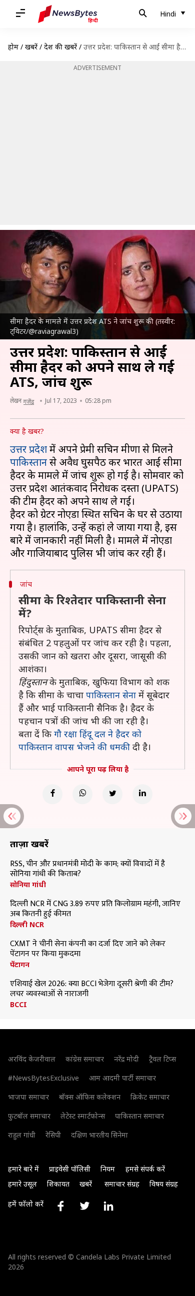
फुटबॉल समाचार (29, 1116)
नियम (107, 1169)
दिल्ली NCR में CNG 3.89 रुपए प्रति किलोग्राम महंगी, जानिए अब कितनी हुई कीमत (95, 909)
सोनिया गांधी (28, 884)
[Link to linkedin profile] (108, 1206)
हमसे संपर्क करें (145, 1169)
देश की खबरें (60, 46)
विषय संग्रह (164, 1184)
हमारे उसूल (22, 1184)
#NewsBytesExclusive (43, 1078)
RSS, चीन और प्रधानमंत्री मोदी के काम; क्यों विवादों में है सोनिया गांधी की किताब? (87, 869)
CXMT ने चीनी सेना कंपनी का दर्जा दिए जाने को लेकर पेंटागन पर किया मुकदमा (88, 949)
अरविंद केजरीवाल (32, 1059)
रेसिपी (53, 1135)
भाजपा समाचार (28, 1097)
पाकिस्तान (28, 462)
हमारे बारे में (23, 1169)
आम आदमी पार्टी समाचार (122, 1078)
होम (13, 46)
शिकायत (58, 1184)
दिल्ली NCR (27, 924)
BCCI (18, 1004)
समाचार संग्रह (122, 1184)
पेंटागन (20, 964)
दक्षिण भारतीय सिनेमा (99, 1135)
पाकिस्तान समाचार (139, 1116)
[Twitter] (112, 794)
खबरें (31, 46)
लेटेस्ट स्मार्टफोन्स (82, 1116)
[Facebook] (52, 794)
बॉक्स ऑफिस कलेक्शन (89, 1097)
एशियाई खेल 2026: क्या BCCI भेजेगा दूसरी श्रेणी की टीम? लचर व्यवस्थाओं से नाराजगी (92, 989)
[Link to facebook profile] (60, 1206)
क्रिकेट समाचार (150, 1097)
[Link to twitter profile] (84, 1206)
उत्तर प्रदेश (28, 449)
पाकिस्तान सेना (111, 695)
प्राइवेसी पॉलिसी (69, 1169)
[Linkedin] (142, 794)
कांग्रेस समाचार (85, 1059)
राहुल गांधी (22, 1135)
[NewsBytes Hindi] (68, 14)
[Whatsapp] (82, 794)
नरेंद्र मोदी (126, 1059)
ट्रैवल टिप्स (162, 1059)
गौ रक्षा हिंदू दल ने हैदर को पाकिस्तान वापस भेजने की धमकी (80, 740)
